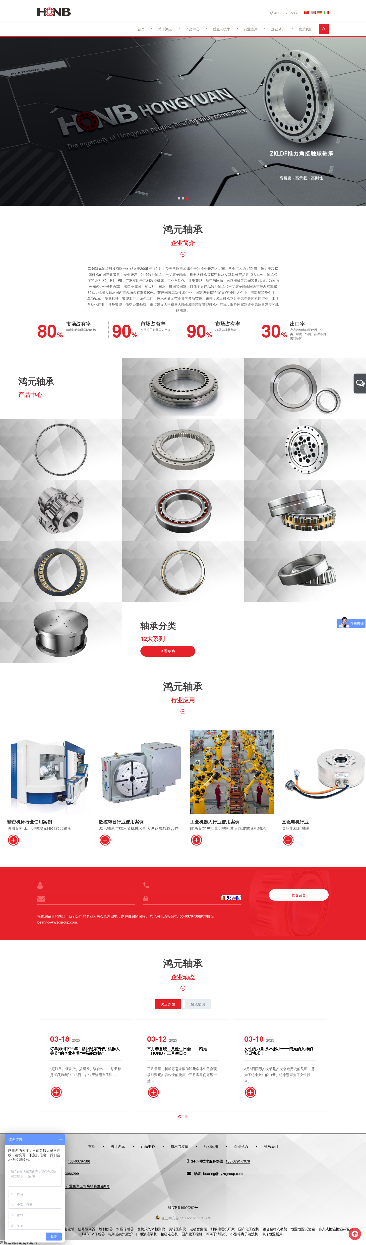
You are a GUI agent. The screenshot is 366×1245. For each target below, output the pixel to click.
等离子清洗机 (216, 1233)
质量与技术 (221, 28)
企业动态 (278, 28)
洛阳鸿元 (15, 1242)
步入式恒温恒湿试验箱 (335, 1228)
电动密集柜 (198, 1228)
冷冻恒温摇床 (272, 1233)
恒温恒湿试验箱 (303, 1228)
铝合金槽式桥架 (275, 1228)
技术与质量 (179, 1146)
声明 (3, 1242)
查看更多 (168, 651)
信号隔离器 (86, 1228)
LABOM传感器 (93, 1233)
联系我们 (305, 28)
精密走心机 (169, 1233)
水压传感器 (125, 1228)
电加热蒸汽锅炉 (120, 1233)
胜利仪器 (106, 1228)
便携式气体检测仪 (151, 1228)
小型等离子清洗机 (244, 1233)
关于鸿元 (165, 28)
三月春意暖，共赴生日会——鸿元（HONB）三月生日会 (177, 1051)
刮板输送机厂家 (222, 1228)
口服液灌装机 (146, 1233)
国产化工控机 (248, 1228)
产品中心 (192, 28)
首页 (141, 28)
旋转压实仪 (177, 1228)
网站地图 (30, 1242)
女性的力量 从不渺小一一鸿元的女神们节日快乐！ (278, 1051)
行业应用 (251, 28)
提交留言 (299, 894)
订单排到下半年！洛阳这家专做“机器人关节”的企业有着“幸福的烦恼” (85, 1051)
